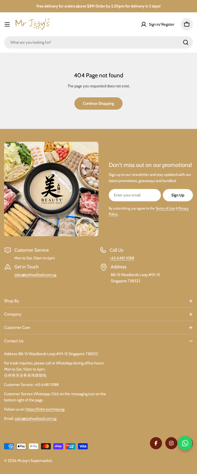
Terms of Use (165, 208)
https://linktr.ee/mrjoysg (45, 409)
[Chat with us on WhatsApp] (185, 443)
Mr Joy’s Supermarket (34, 460)
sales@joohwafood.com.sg (35, 274)
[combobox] (98, 42)
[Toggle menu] (7, 24)
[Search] (186, 42)
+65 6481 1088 (122, 258)
